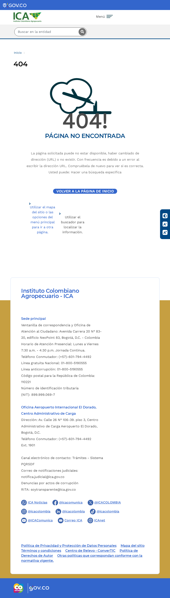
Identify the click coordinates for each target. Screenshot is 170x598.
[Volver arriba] (161, 570)
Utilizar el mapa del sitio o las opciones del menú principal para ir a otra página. (42, 219)
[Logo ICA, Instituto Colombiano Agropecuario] (27, 17)
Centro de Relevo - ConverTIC (90, 551)
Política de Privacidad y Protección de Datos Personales (69, 546)
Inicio (18, 52)
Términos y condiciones (41, 551)
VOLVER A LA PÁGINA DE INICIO (85, 191)
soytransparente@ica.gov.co (53, 489)
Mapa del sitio (132, 546)
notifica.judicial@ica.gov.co (42, 477)
